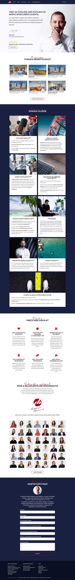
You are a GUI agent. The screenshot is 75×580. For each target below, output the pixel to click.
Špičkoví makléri (42, 567)
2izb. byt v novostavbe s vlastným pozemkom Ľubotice (56, 92)
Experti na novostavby (12, 571)
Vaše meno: (22, 509)
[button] (13, 47)
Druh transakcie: (23, 515)
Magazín (40, 571)
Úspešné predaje (26, 568)
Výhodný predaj (26, 566)
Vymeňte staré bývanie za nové (14, 567)
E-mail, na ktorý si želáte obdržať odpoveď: (28, 531)
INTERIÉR (10, 574)
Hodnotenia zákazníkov (43, 570)
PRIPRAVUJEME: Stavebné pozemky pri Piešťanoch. (37, 76)
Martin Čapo (40, 566)
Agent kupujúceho (12, 572)
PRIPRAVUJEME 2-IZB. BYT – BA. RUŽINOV (37, 91)
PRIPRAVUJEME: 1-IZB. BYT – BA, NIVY (55, 75)
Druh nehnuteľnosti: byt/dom (25, 520)
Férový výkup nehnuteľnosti (29, 567)
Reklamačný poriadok (34, 577)
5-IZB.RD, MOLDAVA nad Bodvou (16, 75)
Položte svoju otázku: (24, 542)
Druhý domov (11, 570)
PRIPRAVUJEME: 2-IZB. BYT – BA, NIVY (17, 91)
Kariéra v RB (40, 568)
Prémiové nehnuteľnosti (13, 568)
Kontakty (40, 572)
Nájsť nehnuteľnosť (11, 566)
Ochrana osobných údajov (23, 577)
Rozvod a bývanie (26, 570)
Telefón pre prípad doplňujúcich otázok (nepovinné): (30, 536)
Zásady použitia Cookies (45, 577)
